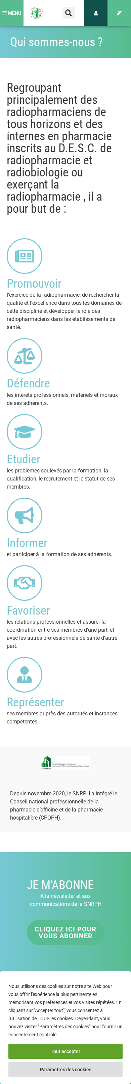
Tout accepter (65, 1051)
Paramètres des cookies (65, 1069)
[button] (68, 13)
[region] (65, 1027)
